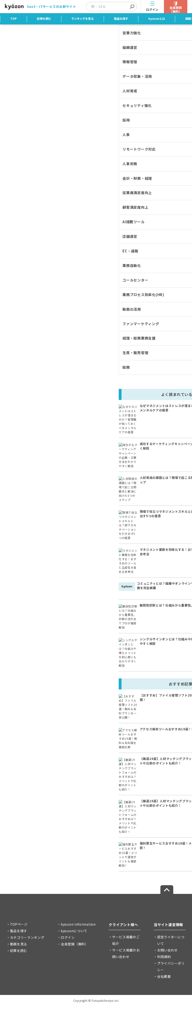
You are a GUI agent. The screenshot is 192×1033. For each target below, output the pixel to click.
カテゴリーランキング (27, 937)
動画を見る (18, 944)
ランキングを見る (82, 18)
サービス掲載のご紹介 (126, 940)
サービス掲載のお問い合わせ (126, 953)
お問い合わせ (167, 950)
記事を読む (44, 18)
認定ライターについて (171, 940)
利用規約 (164, 956)
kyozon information (78, 924)
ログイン (68, 937)
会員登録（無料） (75, 944)
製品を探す (121, 18)
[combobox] (114, 6)
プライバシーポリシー (171, 966)
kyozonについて (74, 930)
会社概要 (164, 976)
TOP (13, 18)
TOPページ (19, 924)
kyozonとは (156, 18)
